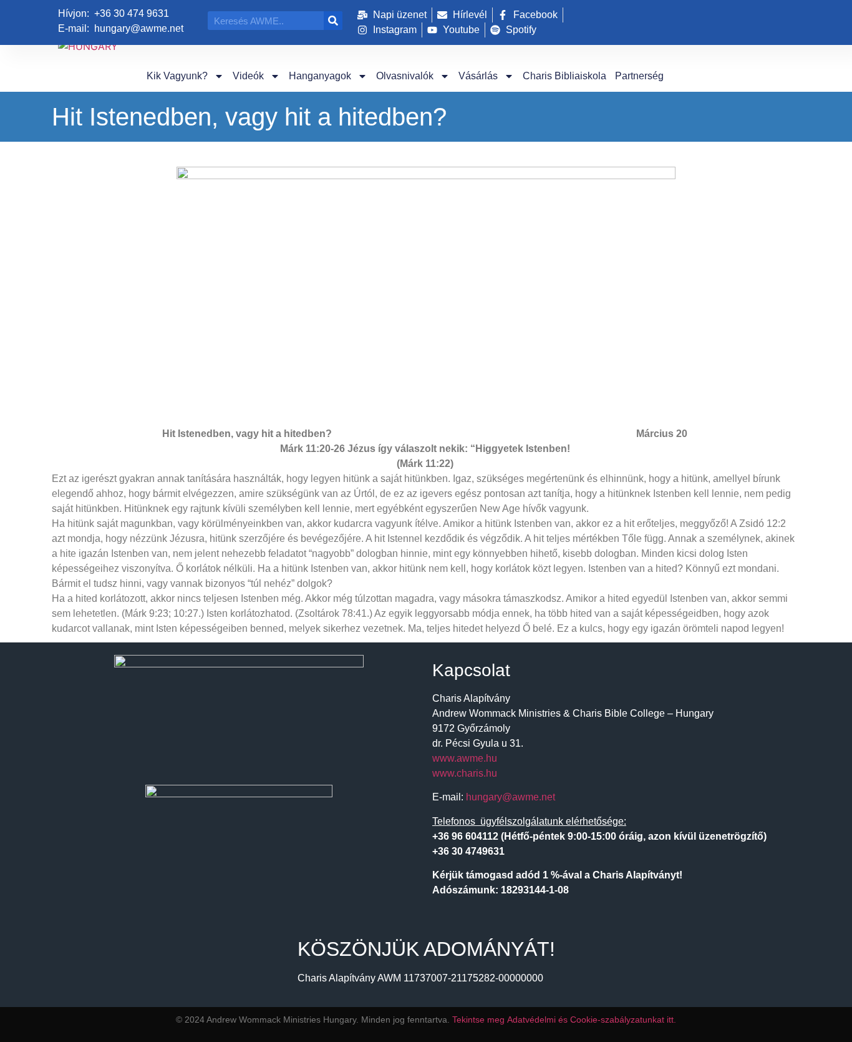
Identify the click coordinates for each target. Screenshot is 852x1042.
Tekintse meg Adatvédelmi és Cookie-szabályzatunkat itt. (564, 1020)
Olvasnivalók (404, 76)
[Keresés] (333, 20)
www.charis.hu (464, 773)
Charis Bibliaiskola (564, 76)
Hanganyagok (320, 76)
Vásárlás (478, 76)
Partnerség (639, 76)
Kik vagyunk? (177, 76)
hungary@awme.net (510, 797)
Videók (248, 76)
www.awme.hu (464, 758)
